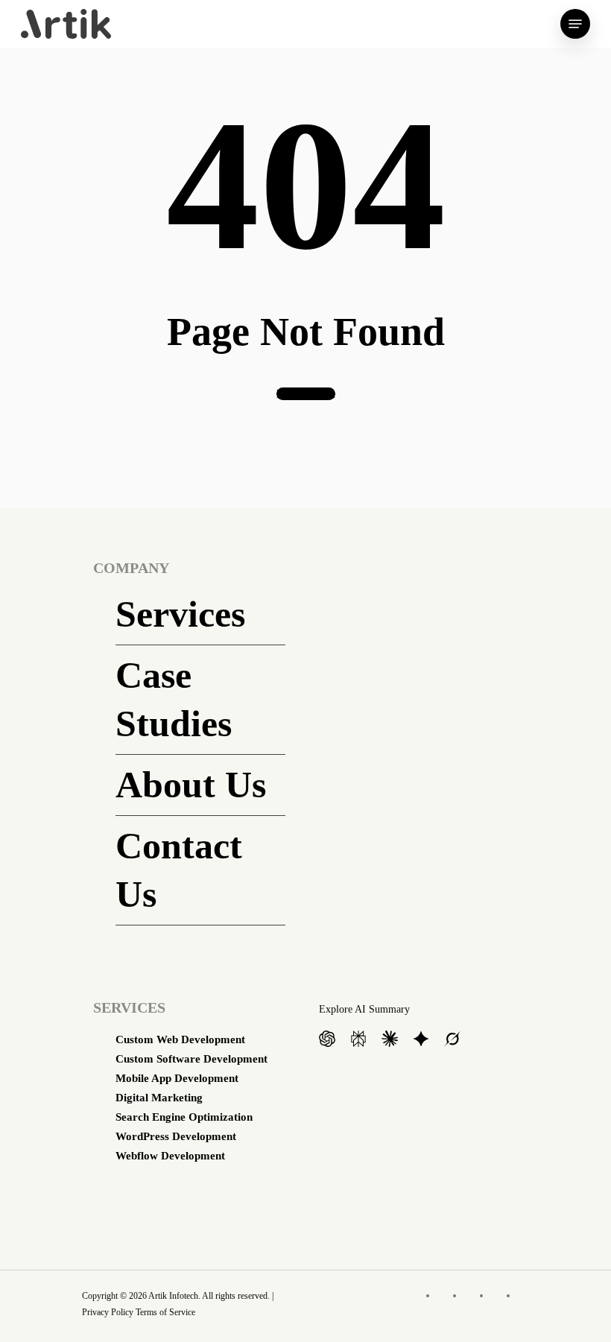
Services (180, 614)
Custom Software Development (191, 1059)
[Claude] (390, 1040)
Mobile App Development (176, 1078)
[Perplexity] (358, 1040)
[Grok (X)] (452, 1040)
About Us (190, 784)
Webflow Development (170, 1156)
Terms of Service (165, 1312)
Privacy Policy (107, 1312)
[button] (575, 23)
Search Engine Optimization (184, 1117)
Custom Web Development (180, 1039)
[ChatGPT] (327, 1040)
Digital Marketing (159, 1098)
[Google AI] (421, 1040)
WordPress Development (175, 1136)
